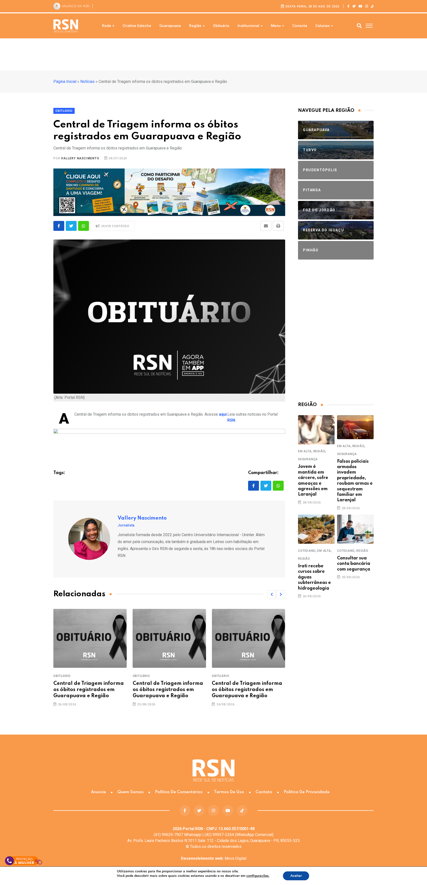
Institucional (248, 26)
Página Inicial (64, 81)
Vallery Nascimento (80, 158)
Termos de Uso (229, 792)
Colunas (322, 26)
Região (195, 26)
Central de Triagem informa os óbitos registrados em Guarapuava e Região (88, 689)
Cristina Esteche (137, 26)
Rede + (108, 26)
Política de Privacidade (307, 792)
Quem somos (130, 792)
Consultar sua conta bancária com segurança (353, 564)
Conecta (299, 26)
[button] (271, 594)
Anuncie (98, 792)
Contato (264, 792)
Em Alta (305, 451)
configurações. (257, 876)
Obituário (221, 26)
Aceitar (296, 875)
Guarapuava (170, 26)
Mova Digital (213, 858)
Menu (276, 26)
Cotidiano (307, 550)
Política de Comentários (179, 792)
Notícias (87, 81)
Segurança (308, 459)
